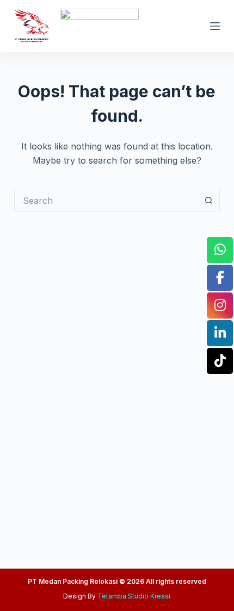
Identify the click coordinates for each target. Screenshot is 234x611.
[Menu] (215, 26)
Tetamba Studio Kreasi (133, 596)
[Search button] (209, 200)
